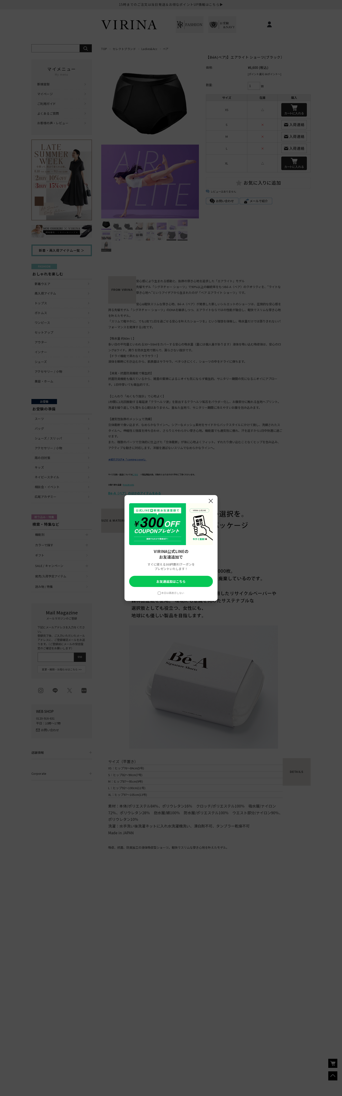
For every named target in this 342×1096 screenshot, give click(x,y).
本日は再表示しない (172, 593)
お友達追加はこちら (171, 581)
